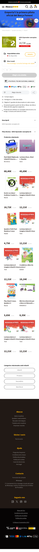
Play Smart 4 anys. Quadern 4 (10, 302)
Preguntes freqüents (19, 453)
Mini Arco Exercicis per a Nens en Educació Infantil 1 (27, 303)
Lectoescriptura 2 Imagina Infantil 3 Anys (12, 338)
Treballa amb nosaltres (19, 423)
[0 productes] (35, 7)
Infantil (25, 30)
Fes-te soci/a (19, 439)
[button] (31, 7)
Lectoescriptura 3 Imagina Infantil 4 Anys (27, 338)
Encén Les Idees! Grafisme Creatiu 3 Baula (10, 195)
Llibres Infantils (6, 30)
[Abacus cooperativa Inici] (12, 8)
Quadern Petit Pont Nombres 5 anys (10, 230)
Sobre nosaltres (19, 416)
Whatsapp (19, 481)
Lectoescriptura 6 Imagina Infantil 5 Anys (12, 266)
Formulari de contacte (19, 478)
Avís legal (19, 464)
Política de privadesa (19, 457)
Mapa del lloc (21, 511)
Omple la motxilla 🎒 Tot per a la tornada (19, 2)
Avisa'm (30, 54)
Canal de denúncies (19, 462)
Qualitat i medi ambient (19, 418)
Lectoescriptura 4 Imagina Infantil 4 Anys (27, 194)
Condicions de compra (19, 455)
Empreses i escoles (19, 426)
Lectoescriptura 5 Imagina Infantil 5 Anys (27, 230)
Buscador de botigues (19, 421)
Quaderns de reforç (17, 30)
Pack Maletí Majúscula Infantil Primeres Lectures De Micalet (11, 159)
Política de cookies (19, 460)
